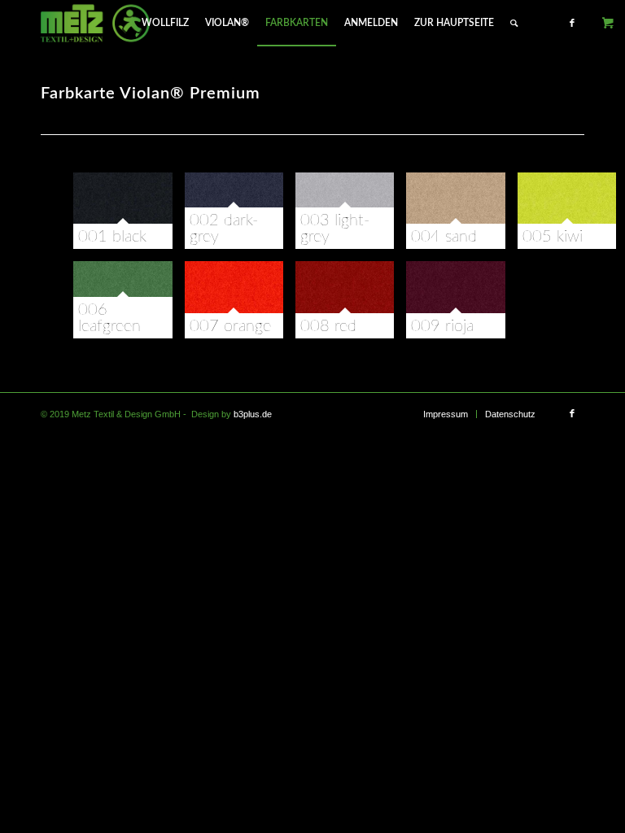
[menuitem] (165, 23)
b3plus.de (253, 414)
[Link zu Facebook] (572, 23)
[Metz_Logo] (96, 23)
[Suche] (514, 23)
